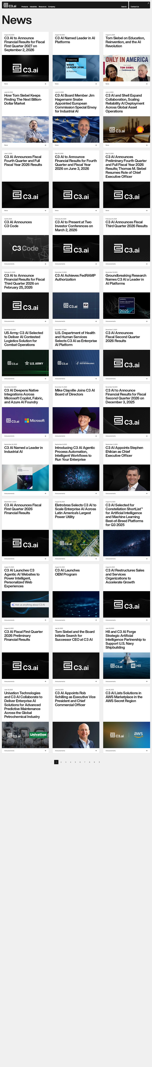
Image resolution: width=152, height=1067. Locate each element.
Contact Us (135, 6)
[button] (124, 5)
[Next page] (99, 762)
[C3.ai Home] (10, 5)
